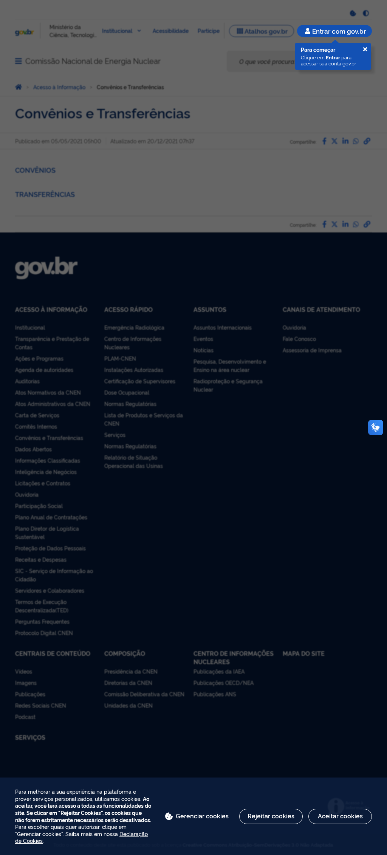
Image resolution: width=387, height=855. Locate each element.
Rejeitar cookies (271, 816)
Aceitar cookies (340, 816)
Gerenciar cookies (202, 816)
